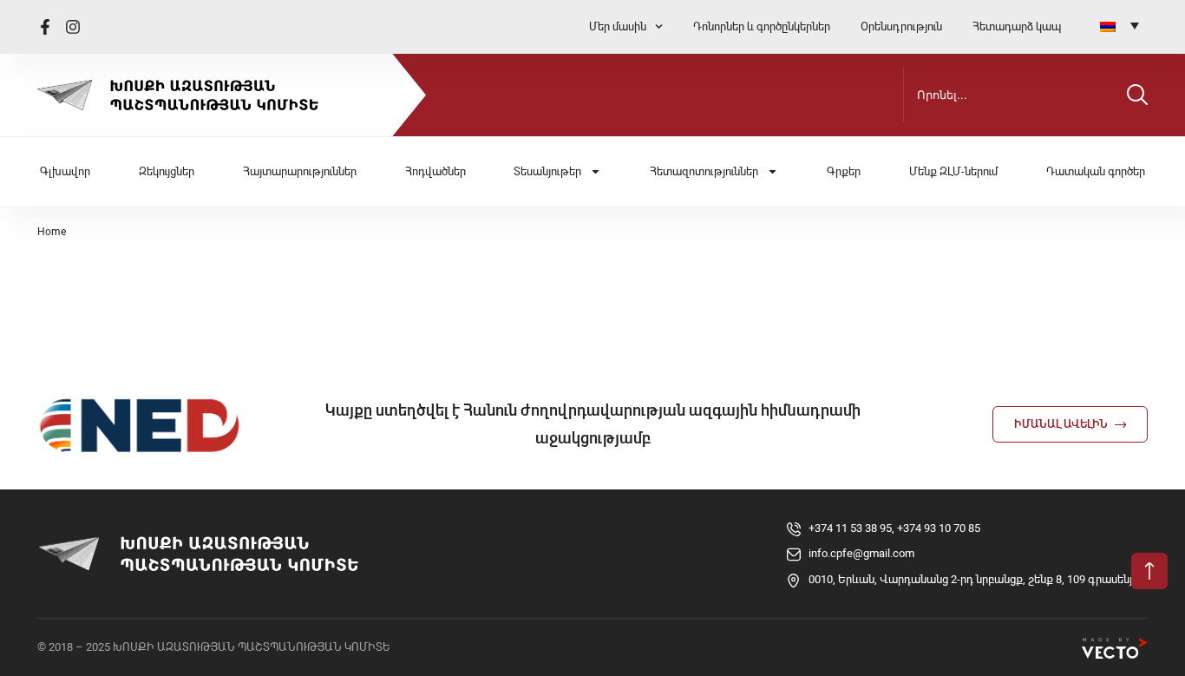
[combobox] (1011, 94)
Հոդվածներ (435, 171)
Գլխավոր (65, 171)
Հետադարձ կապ (1016, 26)
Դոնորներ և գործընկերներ (761, 26)
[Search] (1137, 94)
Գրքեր (844, 171)
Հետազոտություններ (704, 171)
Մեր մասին (617, 26)
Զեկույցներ (166, 171)
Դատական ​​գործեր (1095, 171)
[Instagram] (73, 27)
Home (51, 232)
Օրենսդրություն (901, 26)
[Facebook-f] (45, 27)
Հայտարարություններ (300, 171)
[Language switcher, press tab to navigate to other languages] (1119, 25)
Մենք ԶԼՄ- (953, 171)
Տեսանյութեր (547, 171)
